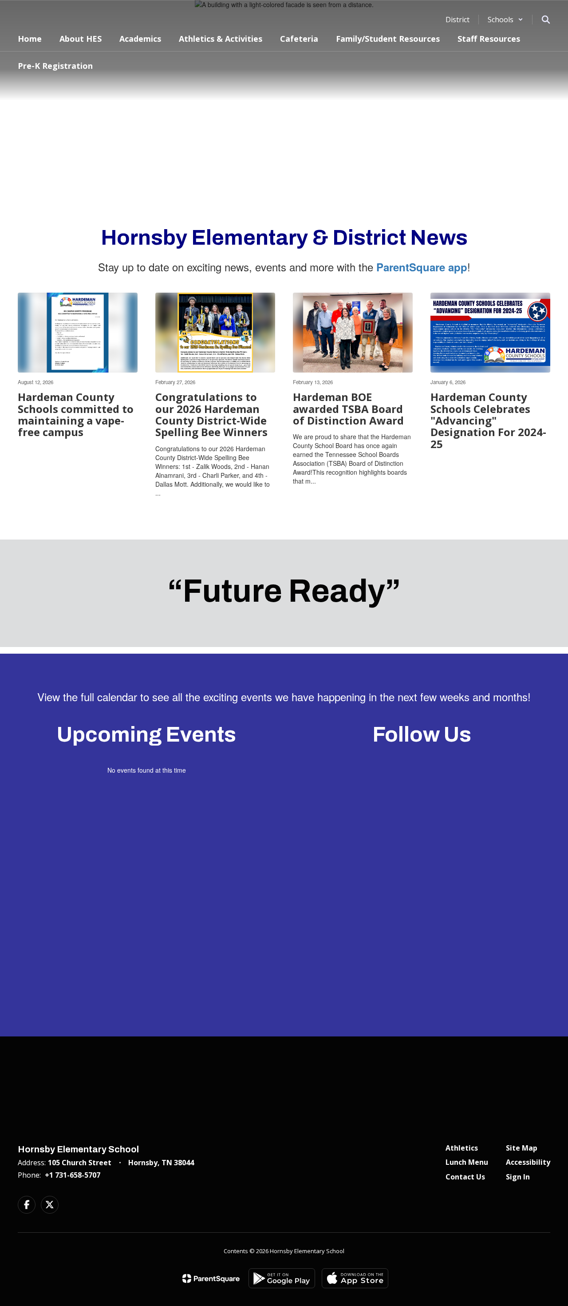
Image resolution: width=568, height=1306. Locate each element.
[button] (505, 19)
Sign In (518, 1177)
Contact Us (465, 1177)
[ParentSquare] (211, 1278)
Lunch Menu (467, 1162)
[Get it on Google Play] (281, 1278)
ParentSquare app (421, 266)
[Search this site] (545, 19)
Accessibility (528, 1162)
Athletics (462, 1148)
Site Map (521, 1148)
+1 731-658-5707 (72, 1175)
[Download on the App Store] (355, 1278)
